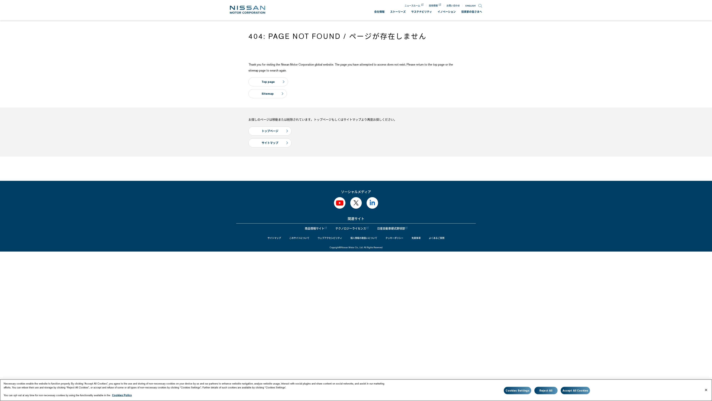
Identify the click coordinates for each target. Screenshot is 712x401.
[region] (356, 390)
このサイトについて (299, 238)
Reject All (545, 390)
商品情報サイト (314, 228)
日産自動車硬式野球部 (391, 228)
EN (470, 5)
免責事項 (416, 238)
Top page (268, 82)
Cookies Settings (517, 390)
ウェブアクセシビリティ (330, 238)
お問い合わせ (453, 5)
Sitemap (268, 93)
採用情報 (433, 5)
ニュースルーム (412, 5)
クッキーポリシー (394, 238)
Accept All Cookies (575, 390)
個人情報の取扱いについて (363, 238)
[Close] (706, 390)
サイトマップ (270, 143)
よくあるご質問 (436, 238)
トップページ (270, 131)
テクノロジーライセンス (350, 228)
